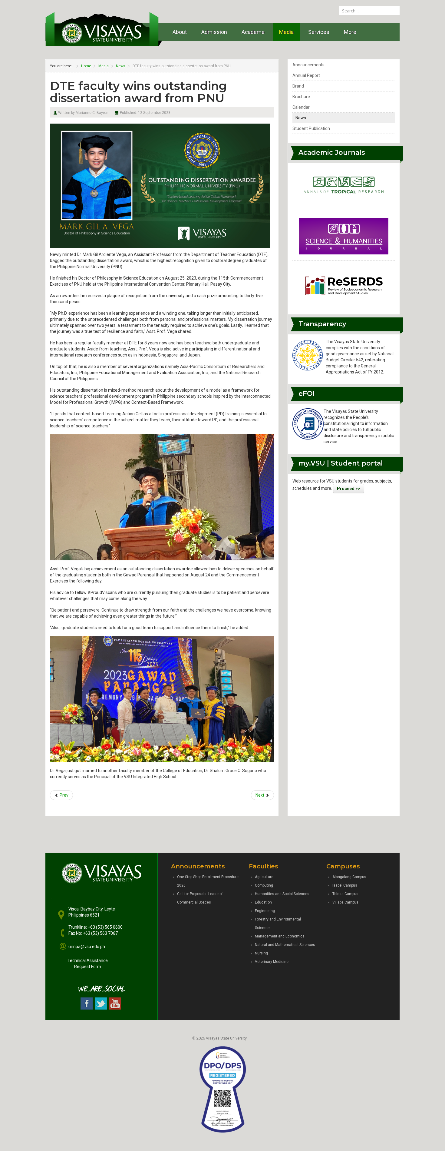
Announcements (308, 64)
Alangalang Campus (349, 877)
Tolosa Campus (345, 894)
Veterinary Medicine (271, 962)
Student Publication (311, 128)
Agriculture (264, 877)
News (300, 117)
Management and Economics (280, 936)
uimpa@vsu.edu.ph (86, 946)
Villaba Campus (345, 902)
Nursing (261, 953)
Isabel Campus (344, 885)
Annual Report (306, 75)
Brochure (301, 96)
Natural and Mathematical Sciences (285, 945)
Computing (264, 885)
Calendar (301, 107)
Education (263, 902)
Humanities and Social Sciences (282, 894)
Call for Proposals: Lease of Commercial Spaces (200, 898)
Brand (298, 86)
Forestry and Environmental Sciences (278, 923)
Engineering (265, 911)
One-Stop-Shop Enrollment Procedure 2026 (208, 881)
